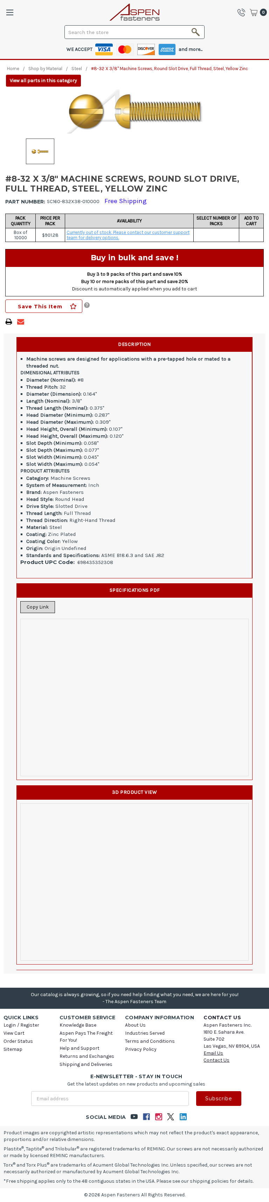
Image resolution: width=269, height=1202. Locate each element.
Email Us (213, 1053)
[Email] (20, 321)
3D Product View (134, 792)
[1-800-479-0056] (243, 12)
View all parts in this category (43, 80)
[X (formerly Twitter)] (170, 1117)
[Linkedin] (183, 1117)
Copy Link (38, 607)
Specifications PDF (135, 590)
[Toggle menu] (9, 12)
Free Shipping (125, 201)
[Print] (8, 321)
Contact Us (216, 1060)
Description (134, 344)
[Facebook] (146, 1117)
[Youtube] (134, 1117)
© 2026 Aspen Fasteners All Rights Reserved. (134, 1195)
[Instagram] (158, 1117)
